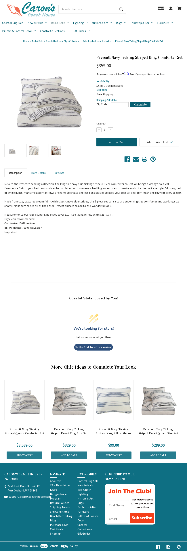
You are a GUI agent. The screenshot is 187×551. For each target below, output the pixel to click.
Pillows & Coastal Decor (17, 31)
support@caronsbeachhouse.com (30, 496)
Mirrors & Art (100, 23)
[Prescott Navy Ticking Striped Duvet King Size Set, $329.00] (69, 400)
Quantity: (101, 123)
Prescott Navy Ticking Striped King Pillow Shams (113, 431)
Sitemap (55, 533)
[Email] (136, 159)
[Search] (121, 9)
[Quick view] (19, 416)
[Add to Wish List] (29, 416)
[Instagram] (168, 547)
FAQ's (53, 489)
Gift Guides (79, 31)
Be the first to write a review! (93, 347)
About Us (55, 481)
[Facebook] (127, 159)
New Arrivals (35, 23)
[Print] (144, 159)
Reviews (59, 173)
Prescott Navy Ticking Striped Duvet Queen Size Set (158, 431)
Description (15, 173)
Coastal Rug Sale (12, 23)
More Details (38, 173)
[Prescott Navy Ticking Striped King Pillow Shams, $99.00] (114, 400)
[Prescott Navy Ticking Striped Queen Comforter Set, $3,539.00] (24, 400)
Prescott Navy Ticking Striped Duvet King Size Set (69, 431)
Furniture (163, 23)
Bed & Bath (58, 23)
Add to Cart (25, 455)
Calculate (140, 104)
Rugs (119, 23)
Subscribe (142, 517)
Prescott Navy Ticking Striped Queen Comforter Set (24, 431)
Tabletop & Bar (139, 23)
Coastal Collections (52, 31)
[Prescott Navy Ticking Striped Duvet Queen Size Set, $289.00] (158, 400)
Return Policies (59, 503)
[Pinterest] (153, 159)
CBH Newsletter (60, 485)
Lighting (78, 23)
